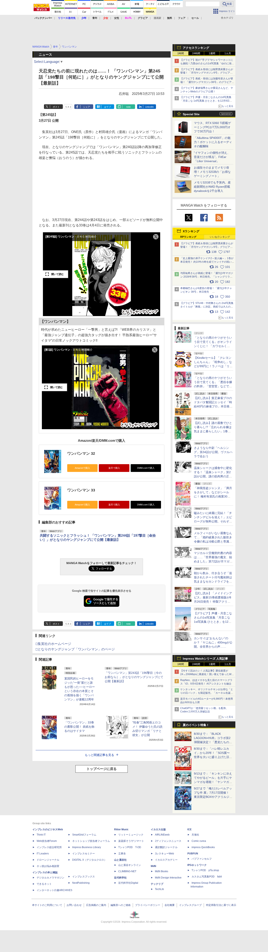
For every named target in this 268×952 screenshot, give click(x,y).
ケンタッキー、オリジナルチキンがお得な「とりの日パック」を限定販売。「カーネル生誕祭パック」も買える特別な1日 (206, 693)
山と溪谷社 (120, 859)
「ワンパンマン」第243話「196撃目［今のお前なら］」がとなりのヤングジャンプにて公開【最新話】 (134, 677)
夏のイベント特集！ (196, 725)
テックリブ (157, 883)
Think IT (41, 834)
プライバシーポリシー (147, 905)
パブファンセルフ (202, 858)
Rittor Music (121, 829)
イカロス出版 (158, 829)
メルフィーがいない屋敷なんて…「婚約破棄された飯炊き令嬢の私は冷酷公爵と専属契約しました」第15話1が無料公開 (213, 541)
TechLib (159, 889)
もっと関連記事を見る (99, 755)
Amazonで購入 (82, 468)
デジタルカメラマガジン (50, 877)
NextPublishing (81, 882)
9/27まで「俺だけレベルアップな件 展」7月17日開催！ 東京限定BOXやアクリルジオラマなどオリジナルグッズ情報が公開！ (213, 797)
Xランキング (191, 231)
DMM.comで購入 (146, 468)
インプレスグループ (190, 905)
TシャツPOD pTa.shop (205, 870)
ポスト (56, 107)
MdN (153, 866)
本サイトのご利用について (47, 905)
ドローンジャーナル (48, 859)
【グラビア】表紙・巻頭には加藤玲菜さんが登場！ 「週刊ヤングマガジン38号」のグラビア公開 (207, 82)
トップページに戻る (101, 769)
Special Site (191, 114)
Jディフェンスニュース (168, 841)
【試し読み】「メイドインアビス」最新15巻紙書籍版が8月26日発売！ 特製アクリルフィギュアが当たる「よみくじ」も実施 (213, 602)
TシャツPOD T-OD (129, 847)
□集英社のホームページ (53, 644)
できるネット (44, 883)
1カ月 (227, 53)
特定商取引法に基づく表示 (221, 905)
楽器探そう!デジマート (131, 841)
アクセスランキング (196, 47)
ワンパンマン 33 (81, 490)
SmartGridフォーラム (84, 834)
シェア (86, 107)
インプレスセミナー (83, 853)
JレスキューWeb (164, 853)
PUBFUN (192, 853)
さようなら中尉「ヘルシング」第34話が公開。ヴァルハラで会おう (213, 452)
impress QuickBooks (203, 847)
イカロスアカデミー (166, 859)
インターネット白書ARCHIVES (54, 890)
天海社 (195, 834)
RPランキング (188, 236)
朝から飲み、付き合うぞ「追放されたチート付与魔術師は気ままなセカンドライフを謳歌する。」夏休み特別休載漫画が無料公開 (213, 581)
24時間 (196, 53)
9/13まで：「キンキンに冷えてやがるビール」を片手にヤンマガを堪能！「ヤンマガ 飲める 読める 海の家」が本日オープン (213, 782)
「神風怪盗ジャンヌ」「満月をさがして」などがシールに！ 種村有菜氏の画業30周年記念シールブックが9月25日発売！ (213, 496)
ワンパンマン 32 (81, 453)
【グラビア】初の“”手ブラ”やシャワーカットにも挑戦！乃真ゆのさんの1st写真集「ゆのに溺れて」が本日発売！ (207, 63)
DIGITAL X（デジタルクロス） (89, 859)
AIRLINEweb (162, 834)
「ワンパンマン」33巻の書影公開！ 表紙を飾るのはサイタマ (79, 726)
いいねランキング (220, 236)
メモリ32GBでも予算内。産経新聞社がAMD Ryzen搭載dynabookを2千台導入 (212, 186)
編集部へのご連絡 (121, 905)
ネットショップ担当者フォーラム (91, 841)
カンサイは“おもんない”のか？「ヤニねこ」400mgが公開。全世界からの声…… (213, 642)
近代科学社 (120, 877)
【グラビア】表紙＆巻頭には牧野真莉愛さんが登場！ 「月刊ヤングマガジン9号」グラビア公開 (206, 73)
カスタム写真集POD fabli (207, 876)
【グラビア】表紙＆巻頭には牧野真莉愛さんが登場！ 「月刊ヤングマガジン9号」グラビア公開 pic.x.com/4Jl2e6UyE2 (206, 247)
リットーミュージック (130, 834)
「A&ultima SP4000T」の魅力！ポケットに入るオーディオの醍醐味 (213, 142)
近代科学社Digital (128, 882)
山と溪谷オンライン (129, 865)
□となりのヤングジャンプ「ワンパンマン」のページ (75, 649)
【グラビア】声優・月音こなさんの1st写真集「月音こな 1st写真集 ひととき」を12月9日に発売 (206, 101)
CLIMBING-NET (127, 871)
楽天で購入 (114, 468)
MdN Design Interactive (168, 877)
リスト (68, 107)
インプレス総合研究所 (49, 847)
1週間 (212, 53)
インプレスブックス (83, 876)
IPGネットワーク (197, 865)
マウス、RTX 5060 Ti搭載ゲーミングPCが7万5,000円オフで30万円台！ (212, 127)
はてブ (107, 107)
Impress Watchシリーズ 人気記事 (205, 658)
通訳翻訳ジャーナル (166, 847)
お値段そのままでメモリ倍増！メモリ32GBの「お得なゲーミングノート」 (212, 172)
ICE (189, 829)
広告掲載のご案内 (96, 905)
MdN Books (161, 871)
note (128, 107)
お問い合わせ (74, 905)
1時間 (180, 53)
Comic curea (199, 841)
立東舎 (122, 853)
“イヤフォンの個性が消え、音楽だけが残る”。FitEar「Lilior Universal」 (212, 157)
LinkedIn (149, 107)
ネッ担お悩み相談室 (48, 866)
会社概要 (170, 905)
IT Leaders (43, 853)
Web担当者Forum (47, 841)
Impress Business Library (86, 847)
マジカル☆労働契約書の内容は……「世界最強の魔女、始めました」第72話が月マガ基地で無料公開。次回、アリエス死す (213, 561)
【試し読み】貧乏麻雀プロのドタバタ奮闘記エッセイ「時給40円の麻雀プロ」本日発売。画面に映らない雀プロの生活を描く (213, 406)
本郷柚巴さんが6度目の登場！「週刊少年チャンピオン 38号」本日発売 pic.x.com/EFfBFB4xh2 (206, 292)
